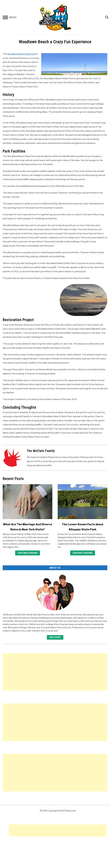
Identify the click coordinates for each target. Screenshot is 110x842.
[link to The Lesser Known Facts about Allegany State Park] (82, 501)
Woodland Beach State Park (21, 54)
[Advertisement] (55, 672)
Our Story (55, 637)
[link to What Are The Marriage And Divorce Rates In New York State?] (27, 501)
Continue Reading (27, 553)
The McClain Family (41, 451)
